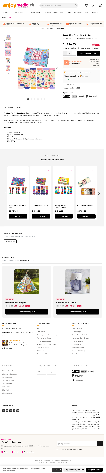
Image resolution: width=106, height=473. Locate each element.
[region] (31, 68)
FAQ (38, 328)
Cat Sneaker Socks (85, 206)
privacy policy (70, 449)
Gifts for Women (8, 380)
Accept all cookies (94, 470)
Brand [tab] (19, 107)
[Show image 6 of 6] (44, 99)
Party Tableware (78, 347)
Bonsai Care (76, 344)
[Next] (56, 67)
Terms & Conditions (44, 341)
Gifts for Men (7, 393)
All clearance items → (27, 260)
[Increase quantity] (74, 53)
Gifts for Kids (7, 387)
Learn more (95, 65)
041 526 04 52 (7, 332)
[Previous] (15, 67)
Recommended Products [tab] (52, 160)
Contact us (41, 331)
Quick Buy (18, 216)
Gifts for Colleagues (9, 374)
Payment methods (44, 338)
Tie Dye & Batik (77, 341)
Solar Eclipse (76, 354)
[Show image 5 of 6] (41, 99)
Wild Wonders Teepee (15, 302)
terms (80, 449)
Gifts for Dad (6, 390)
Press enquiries (42, 354)
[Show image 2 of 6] (31, 99)
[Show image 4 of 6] (38, 99)
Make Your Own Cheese (81, 338)
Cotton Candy (77, 328)
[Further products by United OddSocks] (95, 44)
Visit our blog (7, 348)
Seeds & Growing (78, 351)
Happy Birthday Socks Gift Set (61, 207)
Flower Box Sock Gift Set (17, 207)
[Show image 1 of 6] (28, 99)
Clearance (8, 257)
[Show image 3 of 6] (35, 99)
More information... (9, 470)
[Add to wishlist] (25, 170)
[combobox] (56, 5)
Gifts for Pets (7, 377)
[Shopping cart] (100, 5)
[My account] (94, 5)
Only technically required (74, 470)
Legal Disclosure (43, 347)
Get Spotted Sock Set (41, 206)
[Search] (76, 5)
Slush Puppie (77, 331)
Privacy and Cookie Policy (46, 344)
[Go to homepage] (18, 5)
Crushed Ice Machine (66, 302)
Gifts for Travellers (8, 371)
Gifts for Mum (7, 383)
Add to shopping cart (88, 53)
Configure (57, 470)
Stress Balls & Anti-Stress (81, 335)
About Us (40, 351)
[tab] (8, 107)
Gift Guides (7, 366)
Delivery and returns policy (47, 335)
